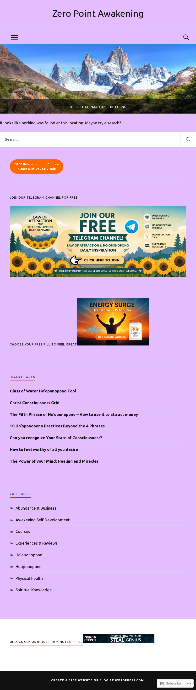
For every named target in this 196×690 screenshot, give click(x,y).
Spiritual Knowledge (34, 589)
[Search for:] (98, 139)
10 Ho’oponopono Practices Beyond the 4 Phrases (57, 426)
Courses (23, 531)
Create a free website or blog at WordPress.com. (98, 680)
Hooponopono (29, 566)
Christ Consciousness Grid (35, 402)
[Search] (181, 37)
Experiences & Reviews (37, 543)
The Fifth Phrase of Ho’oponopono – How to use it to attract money (74, 414)
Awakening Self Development (43, 520)
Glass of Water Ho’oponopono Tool (43, 391)
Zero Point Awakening (98, 13)
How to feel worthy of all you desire (44, 449)
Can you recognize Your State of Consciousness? (56, 437)
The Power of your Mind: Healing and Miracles (54, 461)
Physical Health (29, 578)
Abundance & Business (36, 508)
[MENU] (14, 37)
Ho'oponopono (29, 554)
